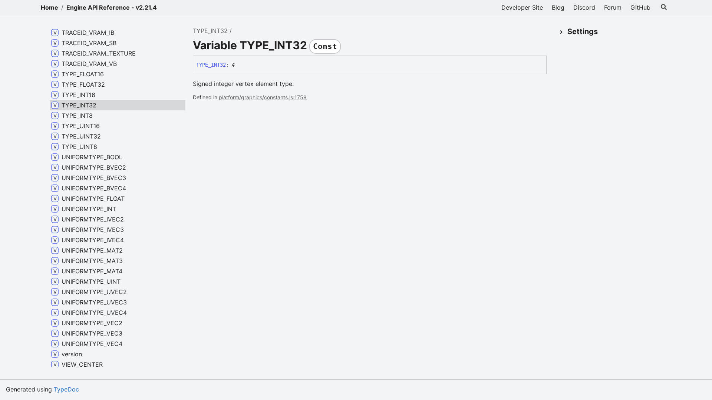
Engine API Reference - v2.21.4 (111, 7)
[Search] (663, 7)
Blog (558, 7)
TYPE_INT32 (210, 30)
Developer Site (522, 7)
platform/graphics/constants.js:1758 (263, 97)
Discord (584, 7)
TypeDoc (66, 389)
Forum (613, 7)
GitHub (640, 7)
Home (49, 7)
